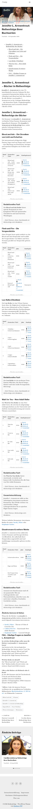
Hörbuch (26, 163)
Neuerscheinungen (8, 710)
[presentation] (16, 745)
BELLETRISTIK (13, 21)
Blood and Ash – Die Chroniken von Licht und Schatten (17, 51)
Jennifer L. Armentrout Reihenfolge (13, 703)
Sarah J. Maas (18, 522)
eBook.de (26, 162)
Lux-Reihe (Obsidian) (16, 61)
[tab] (13, 768)
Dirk (5, 36)
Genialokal (26, 165)
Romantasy (19, 710)
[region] (16, 794)
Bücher (21, 21)
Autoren (5, 21)
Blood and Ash (7, 697)
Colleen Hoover (10, 628)
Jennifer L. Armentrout (9, 700)
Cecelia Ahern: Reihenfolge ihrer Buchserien (25, 719)
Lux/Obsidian (16, 706)
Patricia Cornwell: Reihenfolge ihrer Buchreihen (8, 719)
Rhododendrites (17, 691)
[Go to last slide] (4, 751)
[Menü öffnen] (29, 2)
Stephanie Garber (8, 524)
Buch (25, 160)
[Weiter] (28, 751)
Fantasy (15, 697)
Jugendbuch (6, 706)
